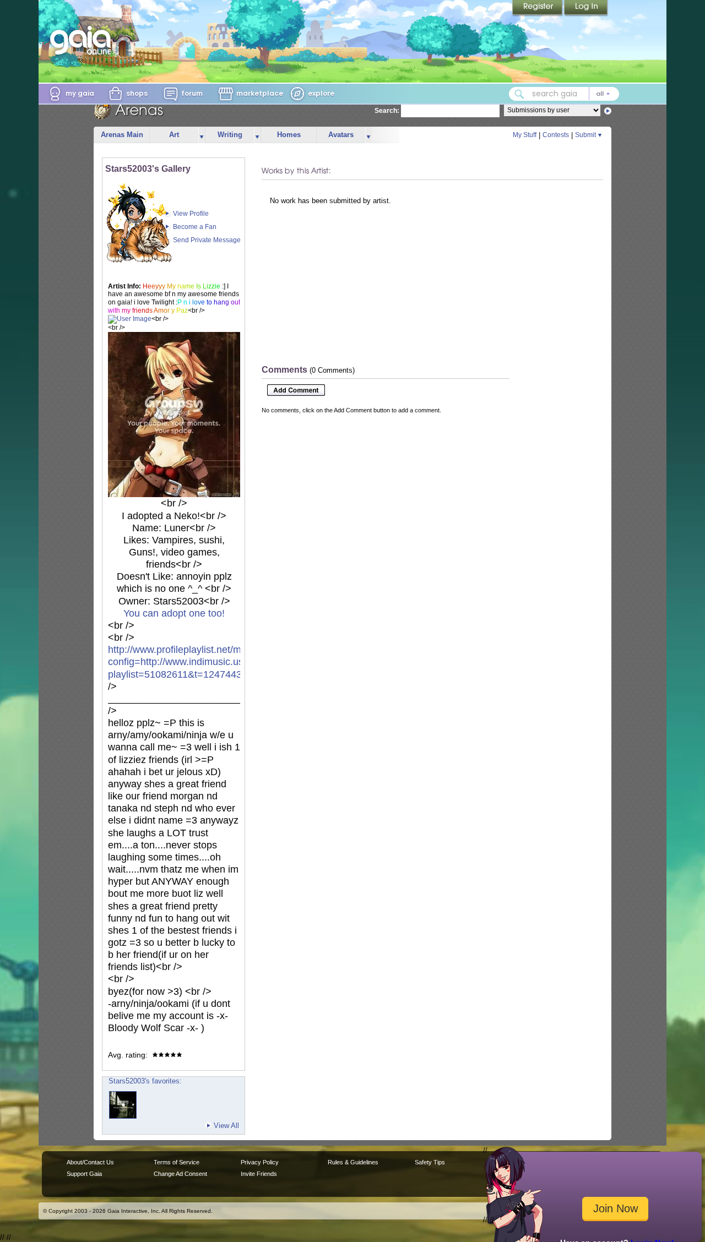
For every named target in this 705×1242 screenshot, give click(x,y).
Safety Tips (430, 1162)
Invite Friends (259, 1173)
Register (538, 8)
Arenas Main (122, 134)
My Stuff (524, 135)
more (201, 135)
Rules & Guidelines (353, 1162)
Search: (387, 111)
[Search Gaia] (519, 94)
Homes (289, 134)
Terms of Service (176, 1162)
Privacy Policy (260, 1162)
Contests (556, 135)
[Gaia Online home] (83, 40)
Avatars (341, 134)
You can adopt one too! (174, 613)
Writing (230, 134)
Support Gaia (84, 1173)
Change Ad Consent (180, 1173)
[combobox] (564, 94)
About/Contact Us (90, 1162)
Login (586, 8)
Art (174, 134)
